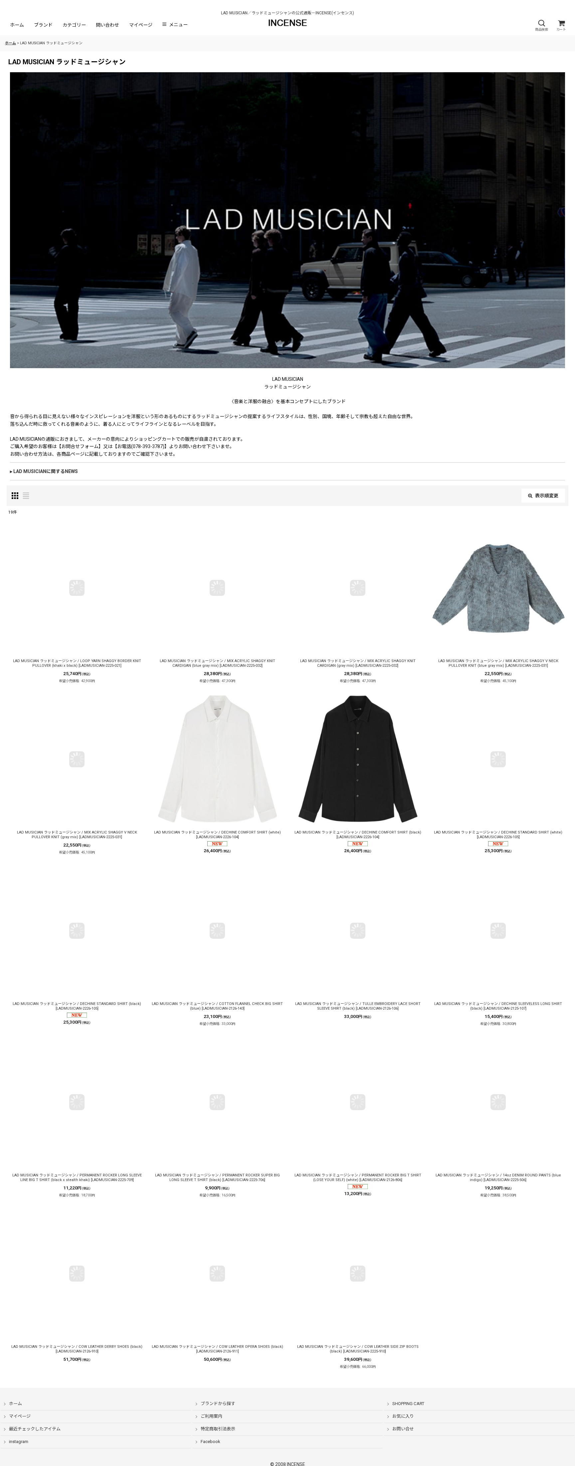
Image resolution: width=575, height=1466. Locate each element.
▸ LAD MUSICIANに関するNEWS (44, 471)
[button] (541, 25)
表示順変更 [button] (546, 495)
